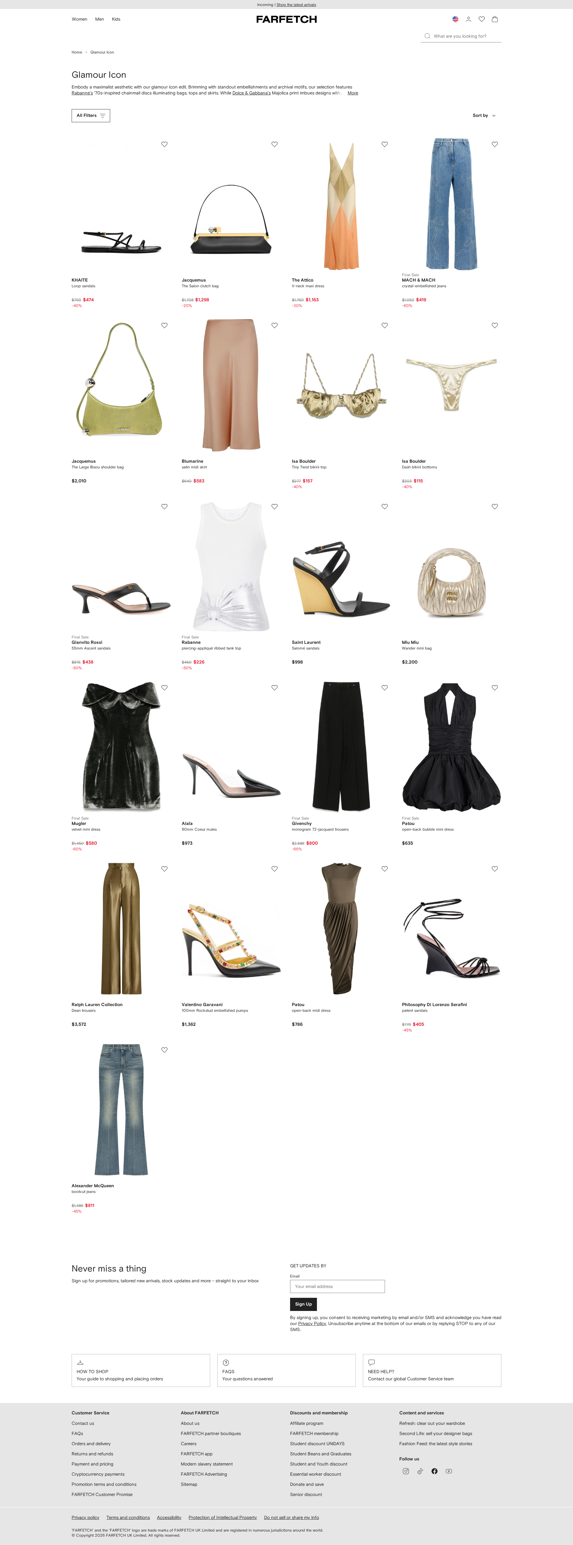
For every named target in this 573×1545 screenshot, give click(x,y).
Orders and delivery (91, 1443)
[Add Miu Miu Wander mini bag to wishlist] (494, 506)
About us (190, 1423)
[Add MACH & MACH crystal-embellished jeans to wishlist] (494, 144)
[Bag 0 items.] (494, 19)
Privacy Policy (312, 1323)
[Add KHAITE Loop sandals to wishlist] (164, 144)
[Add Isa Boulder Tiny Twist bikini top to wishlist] (384, 325)
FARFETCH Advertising (204, 1474)
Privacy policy (85, 1517)
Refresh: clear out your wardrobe (432, 1423)
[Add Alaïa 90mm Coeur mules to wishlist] (274, 687)
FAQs (228, 1371)
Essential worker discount (315, 1474)
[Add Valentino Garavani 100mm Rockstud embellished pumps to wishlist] (274, 868)
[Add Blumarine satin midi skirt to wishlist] (274, 325)
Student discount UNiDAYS (317, 1443)
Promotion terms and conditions (104, 1484)
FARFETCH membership (314, 1433)
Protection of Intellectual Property (223, 1517)
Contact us (83, 1423)
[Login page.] (468, 19)
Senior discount (306, 1494)
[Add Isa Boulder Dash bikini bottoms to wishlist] (494, 325)
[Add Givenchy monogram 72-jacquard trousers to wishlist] (384, 687)
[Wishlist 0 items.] (481, 19)
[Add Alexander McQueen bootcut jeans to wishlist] (164, 1050)
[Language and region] (455, 19)
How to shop (92, 1371)
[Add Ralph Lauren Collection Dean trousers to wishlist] (164, 868)
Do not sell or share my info (291, 1517)
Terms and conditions (128, 1517)
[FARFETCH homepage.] (287, 19)
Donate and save (307, 1484)
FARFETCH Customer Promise (102, 1494)
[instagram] (405, 1471)
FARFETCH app (196, 1453)
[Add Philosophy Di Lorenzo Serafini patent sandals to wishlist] (494, 868)
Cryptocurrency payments (98, 1474)
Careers (188, 1443)
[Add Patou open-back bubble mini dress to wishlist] (494, 687)
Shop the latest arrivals (296, 5)
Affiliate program (306, 1423)
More (353, 93)
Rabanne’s (82, 93)
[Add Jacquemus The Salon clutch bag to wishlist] (274, 144)
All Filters (87, 115)
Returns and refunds (92, 1453)
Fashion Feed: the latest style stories (435, 1443)
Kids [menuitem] (116, 19)
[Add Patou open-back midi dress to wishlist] (384, 868)
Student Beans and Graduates (320, 1453)
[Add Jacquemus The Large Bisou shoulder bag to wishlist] (164, 325)
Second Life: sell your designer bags (435, 1433)
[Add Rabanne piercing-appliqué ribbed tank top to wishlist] (274, 506)
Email (295, 1276)
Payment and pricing (92, 1464)
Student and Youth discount (318, 1464)
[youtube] (448, 1471)
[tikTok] (420, 1471)
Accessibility (169, 1517)
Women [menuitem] (79, 19)
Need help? (381, 1371)
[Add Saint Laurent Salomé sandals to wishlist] (384, 506)
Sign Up (303, 1304)
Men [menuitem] (99, 19)
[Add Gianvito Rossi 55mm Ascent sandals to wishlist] (164, 506)
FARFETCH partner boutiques (211, 1433)
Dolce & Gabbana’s (251, 93)
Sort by (480, 115)
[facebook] (434, 1471)
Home (77, 52)
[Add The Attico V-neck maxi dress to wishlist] (384, 144)
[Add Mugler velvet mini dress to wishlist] (164, 687)
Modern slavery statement (207, 1464)
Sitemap (189, 1484)
